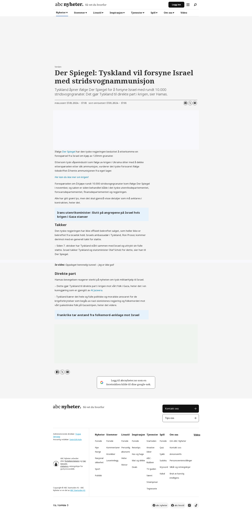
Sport (97, 469)
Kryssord (164, 467)
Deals (134, 467)
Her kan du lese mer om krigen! (72, 177)
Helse (124, 458)
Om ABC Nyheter (178, 441)
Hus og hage (138, 454)
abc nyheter (161, 505)
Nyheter (61, 12)
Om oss (168, 12)
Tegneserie (152, 488)
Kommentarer (113, 447)
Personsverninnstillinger (181, 460)
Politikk (98, 475)
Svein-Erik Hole (76, 439)
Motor (124, 464)
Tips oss (169, 418)
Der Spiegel (68, 151)
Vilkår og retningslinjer (180, 467)
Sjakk (162, 454)
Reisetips (136, 447)
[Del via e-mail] (195, 103)
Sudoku (163, 460)
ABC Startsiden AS (77, 490)
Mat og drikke (138, 460)
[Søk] (195, 4)
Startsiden (151, 441)
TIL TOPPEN (59, 505)
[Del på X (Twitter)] (190, 103)
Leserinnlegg (112, 460)
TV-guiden (151, 469)
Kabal (162, 473)
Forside (98, 441)
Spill (153, 12)
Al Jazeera (96, 290)
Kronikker (110, 454)
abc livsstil (179, 505)
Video (184, 12)
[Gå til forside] (110, 4)
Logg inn (176, 4)
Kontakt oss (172, 408)
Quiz (162, 447)
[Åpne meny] (188, 5)
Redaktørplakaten (72, 461)
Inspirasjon (116, 12)
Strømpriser (152, 482)
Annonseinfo (176, 454)
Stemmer (79, 12)
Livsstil (97, 12)
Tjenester (136, 12)
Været (149, 475)
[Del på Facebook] (185, 103)
